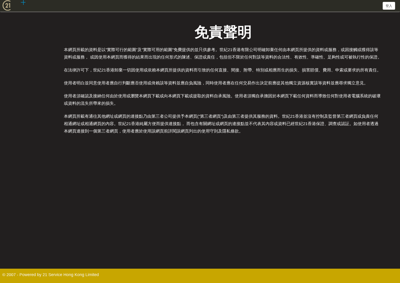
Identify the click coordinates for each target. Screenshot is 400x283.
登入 (389, 6)
